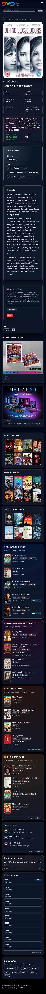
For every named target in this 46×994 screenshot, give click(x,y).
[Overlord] (27, 459)
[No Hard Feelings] (37, 445)
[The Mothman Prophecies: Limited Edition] (37, 519)
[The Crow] (9, 519)
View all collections (35, 851)
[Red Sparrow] (37, 459)
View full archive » (36, 952)
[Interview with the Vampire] (18, 532)
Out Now (20, 965)
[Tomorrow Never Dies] (9, 495)
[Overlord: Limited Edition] (9, 445)
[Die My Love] (18, 445)
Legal (16, 988)
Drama (7, 330)
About (4, 988)
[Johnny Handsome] (27, 495)
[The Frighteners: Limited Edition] (27, 532)
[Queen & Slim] (9, 459)
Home (5, 20)
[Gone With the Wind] (27, 519)
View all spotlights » (35, 818)
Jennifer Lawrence (17, 168)
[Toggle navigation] (42, 3)
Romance (15, 972)
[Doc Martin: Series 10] (37, 495)
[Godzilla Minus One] (18, 519)
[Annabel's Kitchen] (27, 482)
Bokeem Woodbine (16, 172)
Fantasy (7, 976)
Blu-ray (26, 968)
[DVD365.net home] (10, 3)
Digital (7, 972)
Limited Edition (10, 968)
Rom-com (24, 972)
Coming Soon (9, 965)
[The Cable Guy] (37, 532)
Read (40, 868)
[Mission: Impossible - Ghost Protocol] (9, 482)
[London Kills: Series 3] (18, 495)
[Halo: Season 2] (27, 445)
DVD (13, 330)
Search (40, 10)
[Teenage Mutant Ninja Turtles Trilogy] (37, 482)
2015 (16, 20)
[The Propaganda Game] (18, 482)
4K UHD (34, 968)
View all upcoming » (35, 750)
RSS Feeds (22, 988)
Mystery (33, 972)
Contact (10, 988)
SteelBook (29, 965)
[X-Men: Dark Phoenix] (18, 459)
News (11, 20)
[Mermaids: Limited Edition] (9, 532)
